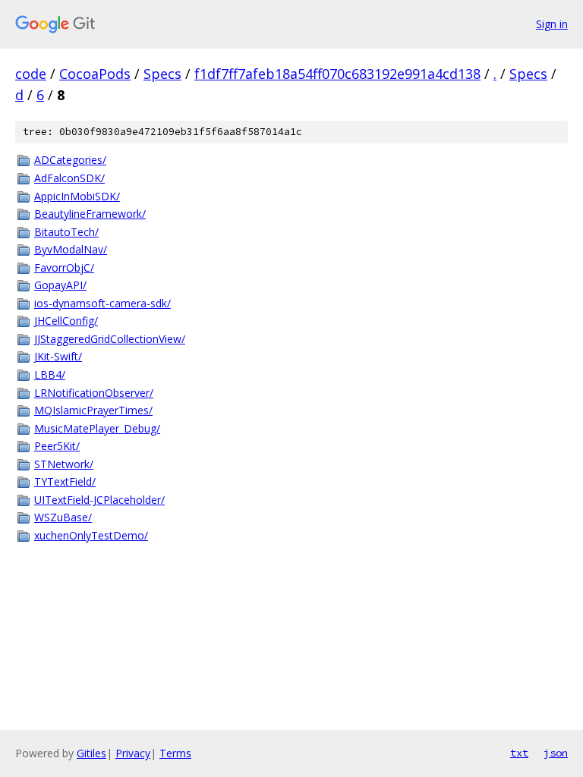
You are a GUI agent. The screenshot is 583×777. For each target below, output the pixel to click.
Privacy (132, 753)
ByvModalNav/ (70, 249)
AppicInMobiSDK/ (77, 196)
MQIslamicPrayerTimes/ (93, 410)
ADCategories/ (70, 160)
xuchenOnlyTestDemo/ (91, 535)
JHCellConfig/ (66, 320)
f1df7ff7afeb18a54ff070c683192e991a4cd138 (337, 73)
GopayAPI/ (60, 285)
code (30, 73)
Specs (162, 73)
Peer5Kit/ (57, 446)
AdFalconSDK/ (69, 178)
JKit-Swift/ (58, 356)
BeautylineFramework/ (90, 213)
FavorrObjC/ (64, 267)
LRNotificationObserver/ (93, 392)
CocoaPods (95, 73)
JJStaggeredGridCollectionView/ (109, 339)
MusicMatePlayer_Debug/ (97, 428)
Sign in (552, 24)
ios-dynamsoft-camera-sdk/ (102, 303)
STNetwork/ (63, 464)
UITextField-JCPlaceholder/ (99, 499)
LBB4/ (49, 374)
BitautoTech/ (66, 232)
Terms (175, 753)
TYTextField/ (65, 481)
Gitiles (91, 753)
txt (519, 753)
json (556, 753)
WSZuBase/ (63, 517)
